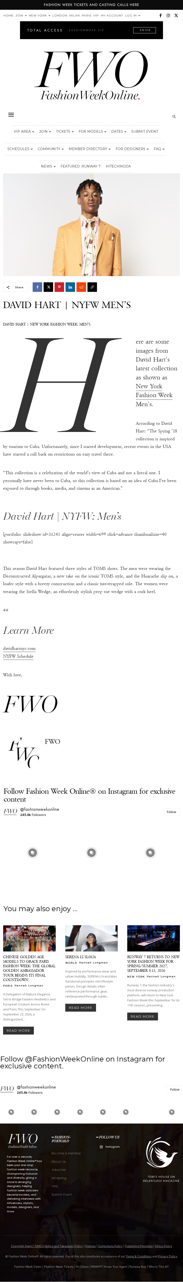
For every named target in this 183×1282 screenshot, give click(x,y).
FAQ (157, 149)
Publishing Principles (139, 1246)
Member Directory (88, 149)
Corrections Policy (110, 1246)
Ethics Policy (163, 1246)
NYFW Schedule (18, 656)
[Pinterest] (59, 287)
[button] (11, 114)
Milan (74, 15)
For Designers (130, 149)
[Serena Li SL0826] (91, 938)
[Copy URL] (92, 287)
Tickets (63, 131)
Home (8, 15)
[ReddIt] (81, 287)
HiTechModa (118, 166)
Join (19, 15)
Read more (18, 1030)
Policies (90, 1246)
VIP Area (22, 131)
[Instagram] (168, 15)
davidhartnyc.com (19, 648)
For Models (91, 131)
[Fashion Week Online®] (91, 79)
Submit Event (144, 131)
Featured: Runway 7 (81, 166)
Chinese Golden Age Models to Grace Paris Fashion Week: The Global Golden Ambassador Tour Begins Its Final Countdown (29, 968)
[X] (176, 15)
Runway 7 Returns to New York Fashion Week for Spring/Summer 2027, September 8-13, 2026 (153, 964)
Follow (171, 812)
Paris (87, 15)
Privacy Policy (167, 1256)
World (71, 962)
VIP (96, 15)
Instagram (113, 1147)
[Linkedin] (70, 287)
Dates (117, 131)
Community (49, 149)
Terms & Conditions (139, 1256)
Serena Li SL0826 (80, 957)
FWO (52, 741)
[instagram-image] (32, 852)
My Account (112, 15)
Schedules (18, 149)
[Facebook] (160, 15)
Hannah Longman (29, 985)
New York (38, 15)
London (59, 15)
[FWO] (24, 753)
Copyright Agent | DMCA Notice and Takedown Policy (47, 1246)
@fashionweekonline (40, 809)
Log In (131, 15)
